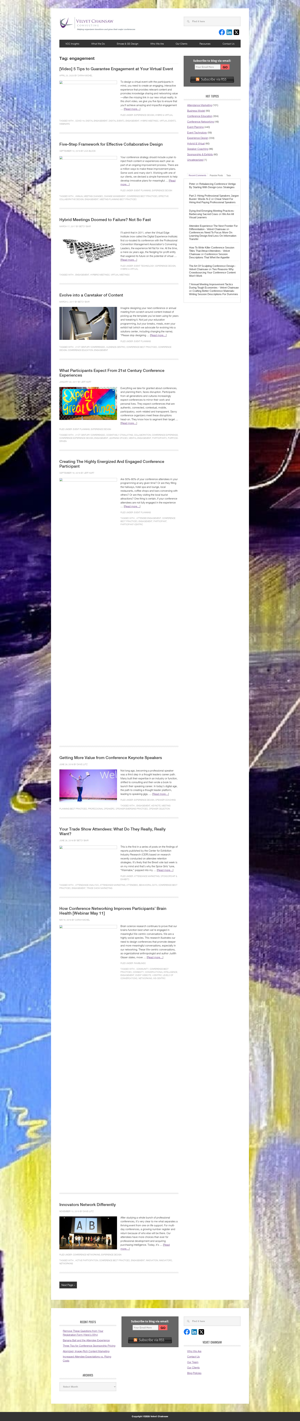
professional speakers (101, 808)
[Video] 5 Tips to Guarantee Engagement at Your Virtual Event (116, 69)
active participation (86, 1260)
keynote (156, 805)
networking (145, 978)
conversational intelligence (161, 972)
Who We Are (157, 43)
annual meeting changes (89, 196)
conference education (80, 350)
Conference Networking (86, 1254)
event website (143, 975)
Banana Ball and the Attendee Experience (86, 1340)
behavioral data (148, 885)
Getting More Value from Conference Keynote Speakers (110, 757)
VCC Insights (72, 43)
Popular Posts (216, 175)
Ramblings (140, 963)
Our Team (192, 1362)
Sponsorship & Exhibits (200, 154)
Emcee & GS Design (127, 43)
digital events (116, 120)
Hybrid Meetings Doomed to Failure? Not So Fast (105, 219)
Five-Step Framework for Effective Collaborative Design (111, 144)
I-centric (157, 975)
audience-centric (115, 347)
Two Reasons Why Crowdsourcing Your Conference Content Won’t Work (212, 272)
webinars (64, 124)
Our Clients (182, 43)
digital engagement (97, 120)
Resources (205, 43)
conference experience (165, 435)
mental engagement (140, 438)
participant (160, 521)
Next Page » (68, 1284)
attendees (132, 885)
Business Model (196, 110)
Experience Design (144, 115)
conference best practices (142, 196)
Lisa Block (90, 151)
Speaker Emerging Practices (132, 808)
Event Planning (142, 190)
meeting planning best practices (118, 199)
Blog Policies (194, 1373)
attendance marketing (112, 885)
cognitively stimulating (119, 435)
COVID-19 (80, 120)
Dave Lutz (82, 764)
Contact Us (229, 43)
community (142, 969)
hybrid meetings (149, 120)
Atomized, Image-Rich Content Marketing (86, 1351)
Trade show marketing (99, 888)
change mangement (115, 196)
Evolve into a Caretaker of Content (91, 295)
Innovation (152, 1260)
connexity (138, 972)
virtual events (168, 120)
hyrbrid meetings (100, 274)
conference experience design (76, 438)
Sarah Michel (85, 75)
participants (159, 438)
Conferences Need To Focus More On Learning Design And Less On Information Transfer (212, 235)
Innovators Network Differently (87, 1204)
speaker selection (159, 808)
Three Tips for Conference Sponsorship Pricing (89, 1345)
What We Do (98, 43)
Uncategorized (195, 159)
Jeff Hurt (86, 382)
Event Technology (144, 266)
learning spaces (118, 438)
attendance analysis (87, 885)
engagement (132, 120)
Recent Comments (197, 175)
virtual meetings (120, 274)
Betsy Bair (85, 226)
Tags (228, 175)
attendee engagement (148, 518)
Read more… (132, 108)
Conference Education (199, 116)
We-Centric (159, 978)
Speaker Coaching (165, 800)
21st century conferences (90, 347)
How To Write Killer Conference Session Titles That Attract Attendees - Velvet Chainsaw (211, 251)
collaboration (142, 435)
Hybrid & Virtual (164, 115)
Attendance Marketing (147, 876)
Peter (192, 183)
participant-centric (131, 524)
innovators (165, 1260)
